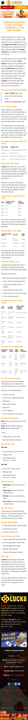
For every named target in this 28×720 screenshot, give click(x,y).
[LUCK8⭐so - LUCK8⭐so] (14, 2)
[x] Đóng (3, 712)
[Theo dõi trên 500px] (15, 683)
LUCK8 (3, 606)
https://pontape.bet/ (13, 101)
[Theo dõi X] (12, 683)
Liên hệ (21, 699)
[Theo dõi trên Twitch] (18, 683)
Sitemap (14, 679)
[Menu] (2, 2)
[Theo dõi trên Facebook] (9, 683)
